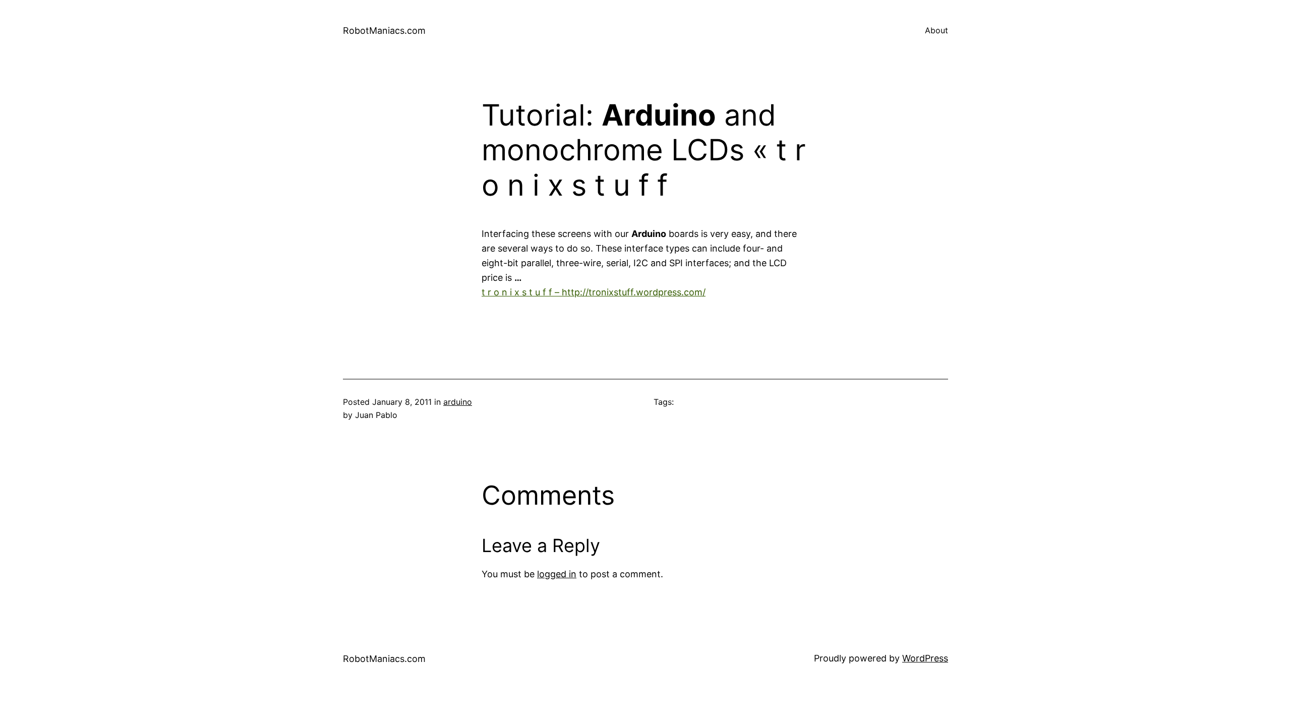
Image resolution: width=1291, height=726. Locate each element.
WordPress (925, 658)
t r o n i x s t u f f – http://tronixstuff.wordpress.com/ (594, 292)
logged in (556, 574)
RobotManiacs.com (384, 30)
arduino (457, 402)
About (936, 30)
